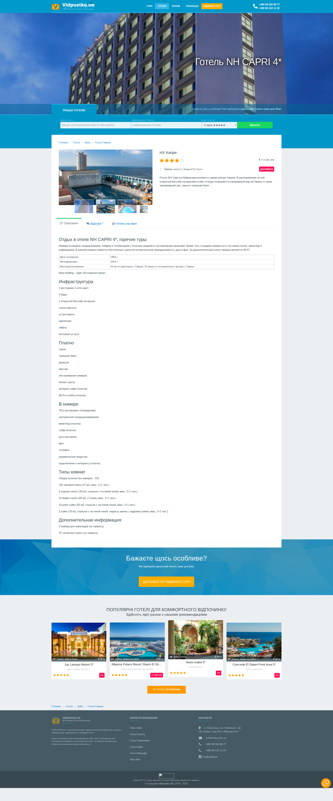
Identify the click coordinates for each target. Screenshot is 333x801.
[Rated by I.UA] (166, 775)
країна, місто (67, 120)
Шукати (255, 125)
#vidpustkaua (209, 756)
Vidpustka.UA (166, 783)
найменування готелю (142, 120)
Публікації (192, 6)
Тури (149, 6)
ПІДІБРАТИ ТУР (211, 6)
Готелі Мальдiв (138, 753)
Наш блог (135, 759)
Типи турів (136, 727)
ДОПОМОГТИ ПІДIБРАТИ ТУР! (166, 582)
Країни (176, 6)
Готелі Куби (136, 746)
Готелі (162, 6)
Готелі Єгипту (137, 734)
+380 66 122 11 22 (269, 8)
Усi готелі (166, 689)
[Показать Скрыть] (326, 783)
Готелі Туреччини (140, 740)
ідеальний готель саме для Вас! (260, 108)
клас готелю (208, 120)
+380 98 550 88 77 (269, 4)
